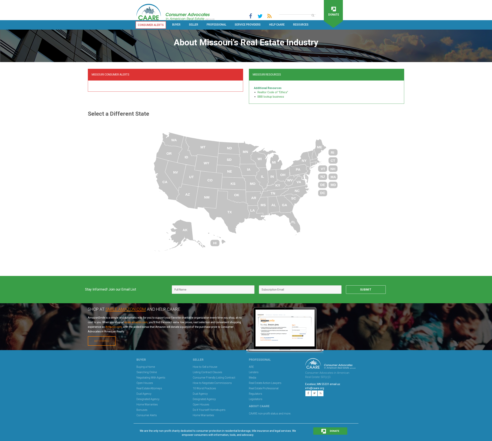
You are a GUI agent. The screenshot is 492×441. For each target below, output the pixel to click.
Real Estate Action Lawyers (265, 383)
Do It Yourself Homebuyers (209, 409)
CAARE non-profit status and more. (270, 413)
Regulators (255, 393)
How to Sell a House (205, 366)
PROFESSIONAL (216, 24)
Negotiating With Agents (150, 377)
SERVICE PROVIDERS (248, 24)
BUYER (176, 24)
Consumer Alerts (146, 415)
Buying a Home (145, 366)
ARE (251, 366)
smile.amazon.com (136, 322)
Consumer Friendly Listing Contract (214, 377)
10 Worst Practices (204, 388)
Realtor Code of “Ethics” (273, 92)
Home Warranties (147, 404)
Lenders (253, 372)
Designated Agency (148, 399)
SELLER (193, 24)
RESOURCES (300, 24)
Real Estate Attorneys (149, 388)
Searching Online (146, 372)
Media (252, 377)
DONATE (334, 431)
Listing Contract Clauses (207, 372)
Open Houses (144, 383)
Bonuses (141, 409)
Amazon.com (113, 326)
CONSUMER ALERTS (151, 25)
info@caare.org (314, 388)
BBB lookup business (271, 96)
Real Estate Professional (263, 388)
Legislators (255, 399)
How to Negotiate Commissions (212, 383)
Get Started (101, 341)
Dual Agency (143, 393)
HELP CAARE (277, 24)
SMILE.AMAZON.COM (126, 309)
